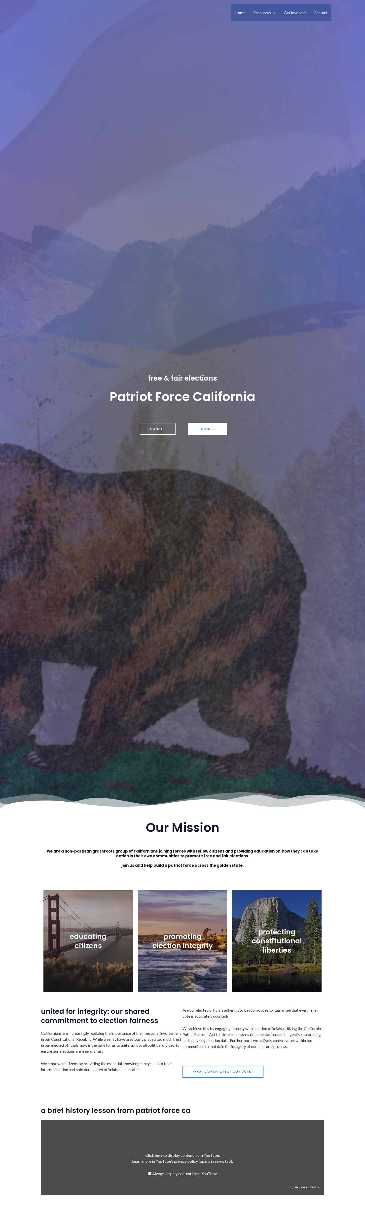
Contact (321, 12)
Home (240, 12)
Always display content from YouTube (184, 1173)
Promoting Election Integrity (182, 941)
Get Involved (295, 12)
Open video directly (304, 1187)
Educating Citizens (88, 941)
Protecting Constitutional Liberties (277, 941)
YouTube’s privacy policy (194, 1161)
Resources (262, 12)
